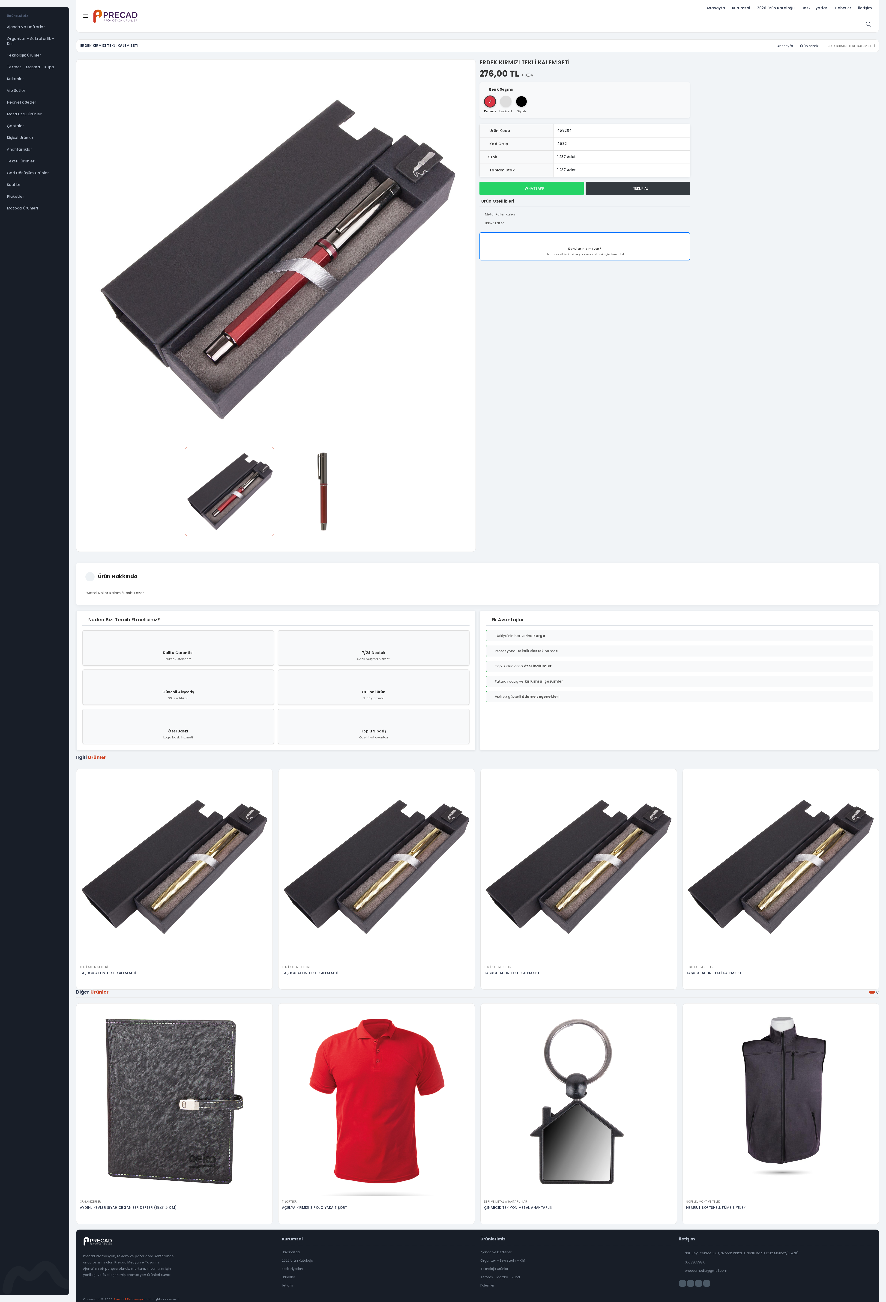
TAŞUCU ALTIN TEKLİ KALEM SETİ (108, 973)
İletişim (865, 8)
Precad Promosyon (130, 1299)
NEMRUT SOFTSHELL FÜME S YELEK (716, 1207)
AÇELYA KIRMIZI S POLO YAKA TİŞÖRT (314, 1207)
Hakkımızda (291, 1252)
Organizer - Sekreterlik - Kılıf (502, 1260)
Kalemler (487, 1285)
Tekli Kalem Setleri (94, 967)
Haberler (843, 8)
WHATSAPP (534, 188)
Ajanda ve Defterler (496, 1252)
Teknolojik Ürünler (494, 1268)
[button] (872, 992)
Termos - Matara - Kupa (500, 1277)
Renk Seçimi (501, 89)
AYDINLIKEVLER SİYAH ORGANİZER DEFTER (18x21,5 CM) (128, 1207)
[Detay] (174, 960)
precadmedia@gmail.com (706, 1270)
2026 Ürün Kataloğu (776, 8)
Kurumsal (741, 8)
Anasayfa (715, 8)
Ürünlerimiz (809, 46)
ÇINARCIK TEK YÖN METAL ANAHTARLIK (518, 1207)
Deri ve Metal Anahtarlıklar (505, 1201)
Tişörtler (289, 1201)
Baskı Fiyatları (815, 8)
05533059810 (695, 1262)
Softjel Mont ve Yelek (703, 1201)
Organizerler (90, 1201)
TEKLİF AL (640, 188)
